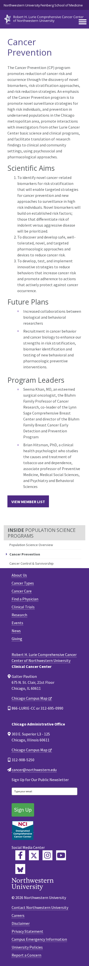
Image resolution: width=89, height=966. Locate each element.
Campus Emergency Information (39, 939)
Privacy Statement (27, 931)
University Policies (27, 947)
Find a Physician (25, 598)
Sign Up (23, 809)
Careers (18, 915)
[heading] (44, 18)
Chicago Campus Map (29, 698)
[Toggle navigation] (83, 22)
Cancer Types (23, 583)
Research (19, 614)
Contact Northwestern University (40, 907)
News (16, 630)
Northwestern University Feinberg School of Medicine (43, 5)
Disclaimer (21, 923)
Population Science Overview (31, 545)
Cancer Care (22, 590)
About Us (19, 575)
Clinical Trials (23, 606)
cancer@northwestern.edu (34, 769)
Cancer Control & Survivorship (31, 563)
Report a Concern (26, 955)
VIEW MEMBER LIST (28, 501)
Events (17, 622)
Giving (17, 638)
